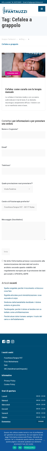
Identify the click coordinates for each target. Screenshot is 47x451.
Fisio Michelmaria (11, 362)
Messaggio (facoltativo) (12, 220)
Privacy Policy (9, 381)
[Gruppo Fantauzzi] (15, 10)
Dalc (6, 365)
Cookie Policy (9, 384)
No (20, 447)
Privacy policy (30, 447)
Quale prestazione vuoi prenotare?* (17, 183)
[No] (44, 440)
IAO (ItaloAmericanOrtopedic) (15, 369)
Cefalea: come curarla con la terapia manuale (23, 90)
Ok (15, 447)
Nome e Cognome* (10, 129)
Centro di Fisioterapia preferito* (16, 201)
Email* (4, 147)
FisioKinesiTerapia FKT (13, 358)
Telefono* (6, 165)
